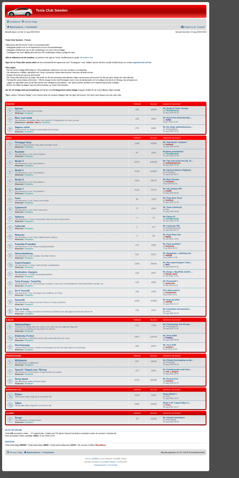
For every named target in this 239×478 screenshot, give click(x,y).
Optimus (19, 217)
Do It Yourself (22, 290)
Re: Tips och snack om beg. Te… (178, 161)
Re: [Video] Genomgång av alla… (178, 360)
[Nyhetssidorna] (21, 11)
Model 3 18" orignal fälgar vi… (176, 403)
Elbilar (9, 320)
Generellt (20, 300)
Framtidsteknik (13, 356)
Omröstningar (22, 345)
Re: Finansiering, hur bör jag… (177, 324)
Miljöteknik (21, 360)
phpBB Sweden (109, 462)
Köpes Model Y (170, 394)
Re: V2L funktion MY (172, 189)
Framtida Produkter (25, 244)
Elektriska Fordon (24, 336)
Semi (17, 198)
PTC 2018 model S (171, 290)
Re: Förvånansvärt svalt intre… (177, 369)
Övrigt (18, 417)
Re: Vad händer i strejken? (175, 142)
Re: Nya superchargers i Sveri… (177, 262)
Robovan (19, 235)
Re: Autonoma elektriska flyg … (177, 118)
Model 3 (19, 170)
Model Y (19, 189)
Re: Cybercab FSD (171, 226)
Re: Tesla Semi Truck (172, 198)
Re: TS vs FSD (169, 345)
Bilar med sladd (23, 118)
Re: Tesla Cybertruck (172, 207)
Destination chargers (26, 272)
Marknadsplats (13, 390)
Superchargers (23, 262)
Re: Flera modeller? (172, 244)
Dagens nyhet (22, 127)
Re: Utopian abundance (174, 417)
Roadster (19, 151)
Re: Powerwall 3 (170, 281)
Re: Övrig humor (170, 379)
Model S (19, 161)
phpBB (95, 459)
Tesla (9, 138)
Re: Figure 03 (169, 217)
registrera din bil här (142, 62)
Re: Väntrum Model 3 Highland (177, 170)
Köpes (18, 394)
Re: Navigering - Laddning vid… (177, 253)
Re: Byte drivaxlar (171, 179)
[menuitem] (29, 22)
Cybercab (20, 226)
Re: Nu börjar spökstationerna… (178, 127)
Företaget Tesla (23, 142)
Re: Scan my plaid (171, 300)
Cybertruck (21, 207)
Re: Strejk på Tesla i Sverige (175, 108)
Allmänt (10, 413)
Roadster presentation (173, 151)
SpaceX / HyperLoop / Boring (31, 369)
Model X (19, 179)
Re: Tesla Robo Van (172, 235)
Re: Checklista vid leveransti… (177, 309)
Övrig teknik (21, 379)
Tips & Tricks (22, 309)
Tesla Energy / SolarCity (28, 281)
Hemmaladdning (24, 253)
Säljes (18, 403)
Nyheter (10, 104)
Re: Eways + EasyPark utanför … (178, 272)
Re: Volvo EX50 (170, 336)
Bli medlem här (86, 57)
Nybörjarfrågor (23, 324)
